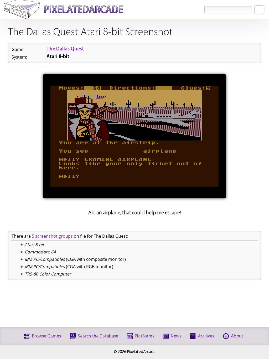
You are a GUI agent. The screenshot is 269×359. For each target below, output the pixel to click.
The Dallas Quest (65, 49)
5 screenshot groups (52, 236)
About (237, 336)
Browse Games (46, 336)
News (176, 336)
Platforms (144, 336)
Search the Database (98, 336)
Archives (206, 336)
